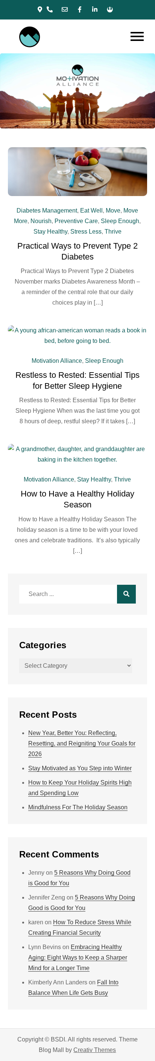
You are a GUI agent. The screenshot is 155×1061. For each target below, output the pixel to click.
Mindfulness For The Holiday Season (78, 807)
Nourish (41, 221)
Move (113, 210)
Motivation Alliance (57, 361)
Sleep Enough (120, 221)
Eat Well (91, 210)
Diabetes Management (47, 210)
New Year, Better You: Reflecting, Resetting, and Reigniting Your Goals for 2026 (81, 743)
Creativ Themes (94, 1050)
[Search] (126, 594)
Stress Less (86, 231)
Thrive (113, 231)
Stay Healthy (50, 231)
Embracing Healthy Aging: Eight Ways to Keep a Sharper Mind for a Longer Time (77, 957)
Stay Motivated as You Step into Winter (80, 768)
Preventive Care (76, 221)
